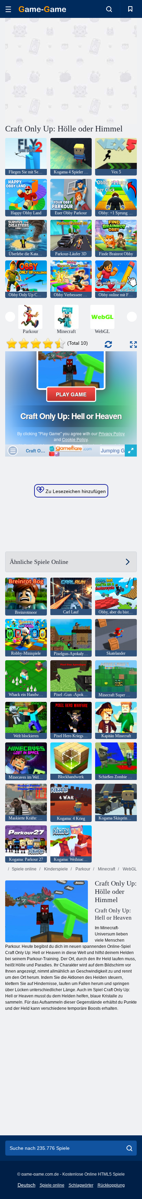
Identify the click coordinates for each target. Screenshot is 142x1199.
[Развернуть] (133, 344)
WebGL (129, 869)
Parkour (82, 869)
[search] (129, 1148)
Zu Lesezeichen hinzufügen (75, 491)
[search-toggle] (109, 8)
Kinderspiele (55, 869)
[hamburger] (8, 9)
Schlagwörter (81, 1185)
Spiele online (24, 869)
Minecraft (106, 869)
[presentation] (10, 317)
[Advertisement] (63, 70)
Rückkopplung (111, 1185)
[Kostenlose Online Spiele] (42, 9)
